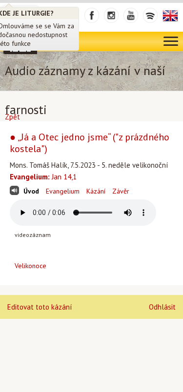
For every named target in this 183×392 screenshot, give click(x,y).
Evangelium (63, 191)
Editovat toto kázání (39, 307)
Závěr (120, 191)
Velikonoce (30, 265)
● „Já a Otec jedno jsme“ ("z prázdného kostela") (89, 143)
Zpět (12, 116)
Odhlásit (162, 307)
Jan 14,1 (43, 176)
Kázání (95, 191)
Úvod (31, 191)
